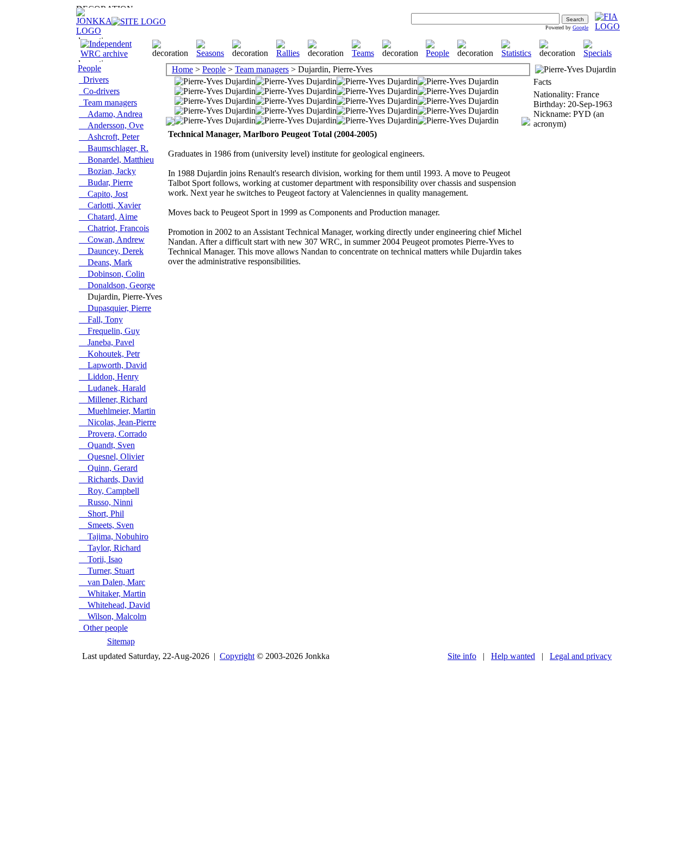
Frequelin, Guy (109, 330)
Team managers (108, 102)
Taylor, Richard (110, 547)
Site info (462, 656)
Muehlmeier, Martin (117, 410)
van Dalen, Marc (112, 582)
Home (182, 69)
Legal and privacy (581, 656)
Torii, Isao (100, 559)
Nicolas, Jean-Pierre (117, 422)
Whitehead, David (114, 605)
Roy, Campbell (109, 490)
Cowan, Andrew (112, 239)
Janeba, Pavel (106, 342)
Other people (103, 627)
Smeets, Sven (106, 525)
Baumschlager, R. (113, 148)
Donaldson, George (117, 285)
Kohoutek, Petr (109, 353)
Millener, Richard (113, 399)
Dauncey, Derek (111, 251)
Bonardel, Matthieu (116, 159)
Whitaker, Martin (112, 593)
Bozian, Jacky (107, 171)
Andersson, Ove (111, 125)
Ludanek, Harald (112, 388)
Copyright (237, 656)
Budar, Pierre (106, 182)
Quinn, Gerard (108, 468)
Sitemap (121, 641)
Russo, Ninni (106, 502)
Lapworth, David (113, 365)
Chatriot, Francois (114, 228)
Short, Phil (101, 513)
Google (580, 27)
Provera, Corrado (113, 433)
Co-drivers (99, 91)
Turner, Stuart (106, 570)
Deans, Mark (105, 262)
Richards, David (111, 479)
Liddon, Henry (109, 376)
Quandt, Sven (107, 445)
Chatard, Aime (108, 216)
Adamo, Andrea (110, 114)
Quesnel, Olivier (111, 456)
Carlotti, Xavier (110, 205)
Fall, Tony (101, 319)
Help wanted (513, 656)
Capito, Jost (103, 193)
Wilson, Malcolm (112, 616)
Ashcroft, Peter (109, 136)
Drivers (94, 79)
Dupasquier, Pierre (115, 308)
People (89, 68)
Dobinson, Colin (112, 273)
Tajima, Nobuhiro (113, 536)
